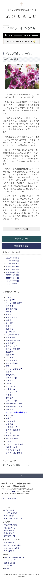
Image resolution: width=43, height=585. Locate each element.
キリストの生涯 (10, 560)
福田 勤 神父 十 (11, 447)
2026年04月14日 (12, 278)
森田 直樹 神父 (11, 401)
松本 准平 (9, 395)
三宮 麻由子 (10, 337)
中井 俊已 (9, 358)
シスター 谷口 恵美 (13, 349)
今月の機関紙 (9, 516)
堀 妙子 (8, 383)
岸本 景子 (9, 320)
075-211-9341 (10, 491)
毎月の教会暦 (9, 530)
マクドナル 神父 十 (13, 450)
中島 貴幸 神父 (11, 360)
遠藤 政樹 (9, 424)
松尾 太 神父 (10, 389)
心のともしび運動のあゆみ (14, 557)
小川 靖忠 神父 (11, 427)
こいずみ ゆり (11, 332)
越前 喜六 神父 (11, 309)
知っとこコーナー (10, 528)
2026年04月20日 (12, 264)
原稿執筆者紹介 (21, 246)
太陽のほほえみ (10, 563)
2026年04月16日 (12, 272)
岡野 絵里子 (10, 312)
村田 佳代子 (10, 398)
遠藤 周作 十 (10, 421)
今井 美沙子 (10, 300)
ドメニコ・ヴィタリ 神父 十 (16, 444)
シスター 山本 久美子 (14, 403)
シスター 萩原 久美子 (14, 369)
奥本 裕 (8, 314)
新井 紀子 (9, 415)
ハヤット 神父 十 (12, 436)
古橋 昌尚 (9, 380)
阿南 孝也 (9, 418)
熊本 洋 (8, 326)
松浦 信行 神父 (11, 386)
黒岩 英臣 (9, 329)
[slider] (35, 35)
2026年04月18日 (12, 266)
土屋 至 (8, 441)
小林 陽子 (9, 433)
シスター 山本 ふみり (14, 406)
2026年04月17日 (12, 269)
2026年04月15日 (12, 275)
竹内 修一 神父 (11, 346)
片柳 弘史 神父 (11, 317)
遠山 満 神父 (10, 355)
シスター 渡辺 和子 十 (14, 453)
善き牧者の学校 (10, 536)
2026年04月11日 (12, 284)
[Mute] (30, 35)
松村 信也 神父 (11, 392)
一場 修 (8, 297)
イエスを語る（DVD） (12, 542)
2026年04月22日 (12, 258)
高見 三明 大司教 (12, 438)
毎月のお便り (9, 551)
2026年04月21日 (12, 261)
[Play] (6, 35)
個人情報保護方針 (9, 498)
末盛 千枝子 (10, 343)
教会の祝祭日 (9, 533)
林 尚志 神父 (10, 375)
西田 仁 (8, 366)
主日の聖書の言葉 (10, 525)
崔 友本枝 (9, 352)
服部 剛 (8, 372)
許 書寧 (9, 323)
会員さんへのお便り (11, 548)
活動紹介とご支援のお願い (14, 518)
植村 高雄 (9, 306)
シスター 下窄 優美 (13, 340)
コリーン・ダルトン (13, 335)
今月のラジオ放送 (10, 513)
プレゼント (8, 566)
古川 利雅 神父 (11, 378)
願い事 (6, 568)
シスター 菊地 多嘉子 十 (15, 430)
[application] (21, 35)
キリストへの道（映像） (13, 545)
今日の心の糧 (21, 238)
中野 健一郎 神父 (12, 363)
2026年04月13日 (12, 281)
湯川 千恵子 (10, 409)
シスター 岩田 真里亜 (14, 303)
